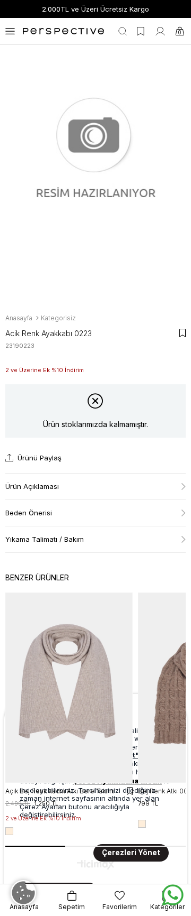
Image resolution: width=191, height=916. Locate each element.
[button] (35, 846)
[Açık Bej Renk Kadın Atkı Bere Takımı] (69, 688)
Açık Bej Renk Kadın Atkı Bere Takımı (60, 791)
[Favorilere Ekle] (182, 333)
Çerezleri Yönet (131, 852)
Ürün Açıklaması (32, 486)
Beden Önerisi (28, 512)
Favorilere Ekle (130, 791)
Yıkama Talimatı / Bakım (44, 539)
